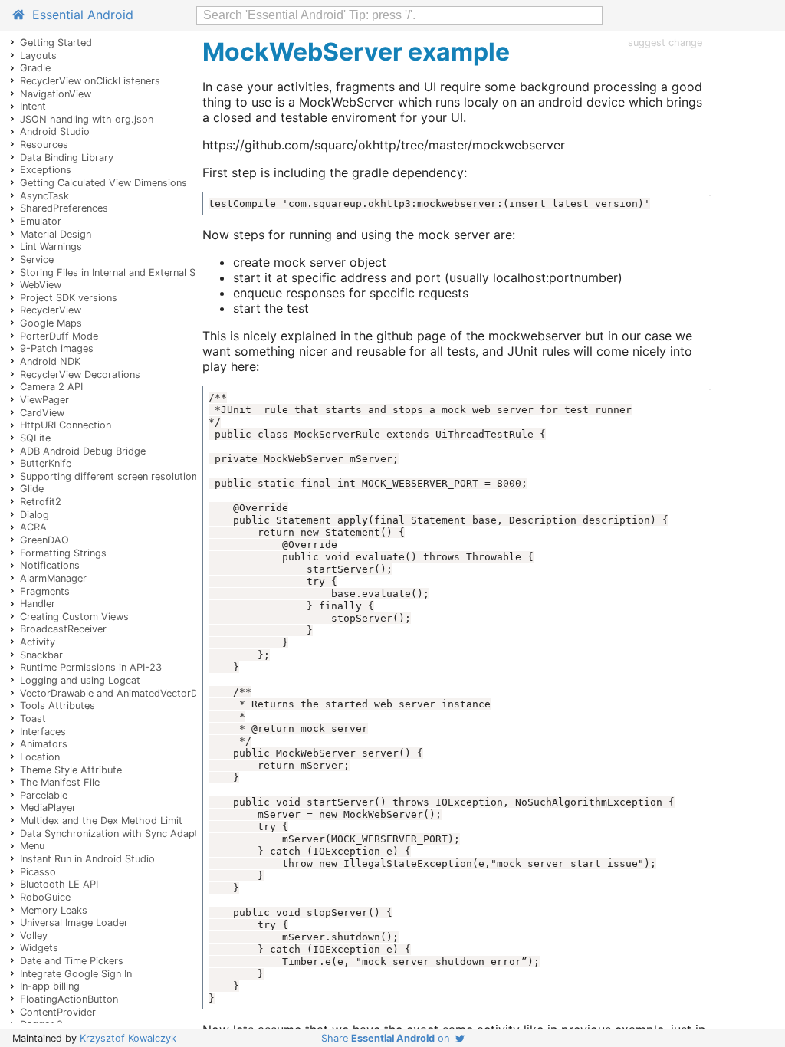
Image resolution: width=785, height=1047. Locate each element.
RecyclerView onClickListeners (90, 81)
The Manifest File (60, 782)
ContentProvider (58, 1012)
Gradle (35, 68)
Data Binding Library (66, 157)
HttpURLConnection (65, 425)
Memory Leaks (53, 910)
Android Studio (55, 131)
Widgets (39, 947)
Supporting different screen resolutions (111, 476)
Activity (37, 642)
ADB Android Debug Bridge (83, 451)
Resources (44, 144)
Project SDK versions (68, 298)
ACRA (33, 527)
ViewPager (44, 399)
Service (37, 259)
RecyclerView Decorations (80, 374)
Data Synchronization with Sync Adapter (114, 833)
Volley (34, 935)
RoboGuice (45, 897)
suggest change (665, 42)
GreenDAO (44, 540)
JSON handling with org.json (86, 119)
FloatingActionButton (69, 999)
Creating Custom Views (74, 616)
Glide (32, 488)
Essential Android (79, 14)
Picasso (38, 872)
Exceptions (45, 170)
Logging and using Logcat (80, 680)
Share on (388, 1038)
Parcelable (43, 795)
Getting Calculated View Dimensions (103, 183)
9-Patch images (57, 348)
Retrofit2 (40, 501)
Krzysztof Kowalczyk (128, 1038)
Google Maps (51, 323)
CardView (42, 412)
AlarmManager (53, 578)
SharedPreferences (64, 208)
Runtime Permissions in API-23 (91, 667)
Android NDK (50, 361)
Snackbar (41, 655)
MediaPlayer (48, 807)
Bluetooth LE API (59, 884)
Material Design (55, 234)
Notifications (50, 565)
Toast (33, 718)
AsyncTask (44, 196)
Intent (33, 106)
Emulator (40, 221)
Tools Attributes (57, 705)
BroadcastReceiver (63, 629)
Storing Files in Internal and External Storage (123, 272)
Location (40, 757)
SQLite (35, 438)
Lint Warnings (51, 246)
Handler (37, 603)
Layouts (38, 55)
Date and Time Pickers (71, 961)
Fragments (45, 591)
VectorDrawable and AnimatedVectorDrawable (127, 693)
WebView (40, 284)
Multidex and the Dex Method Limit (101, 820)
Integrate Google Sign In (76, 974)
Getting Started (56, 42)
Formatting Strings (63, 553)
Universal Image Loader (74, 922)
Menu (32, 846)
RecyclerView (50, 310)
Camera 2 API (51, 386)
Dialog (34, 514)
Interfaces (43, 731)
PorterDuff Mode (59, 336)
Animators (43, 744)
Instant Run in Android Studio (87, 859)
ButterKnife (45, 463)
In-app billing (50, 986)
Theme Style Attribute (71, 770)
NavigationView (55, 94)
